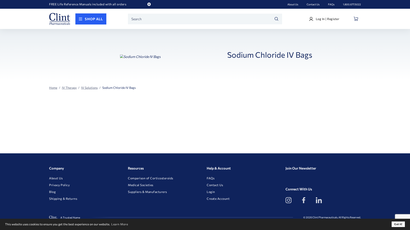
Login (211, 191)
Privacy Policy (59, 185)
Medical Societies (140, 185)
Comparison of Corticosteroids (150, 178)
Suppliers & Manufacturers (147, 191)
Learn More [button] (119, 224)
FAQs (331, 4)
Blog (52, 191)
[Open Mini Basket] (356, 19)
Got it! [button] (398, 224)
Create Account (218, 198)
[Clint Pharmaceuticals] (59, 19)
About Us (292, 4)
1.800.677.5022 (352, 4)
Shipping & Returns (63, 198)
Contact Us (313, 4)
